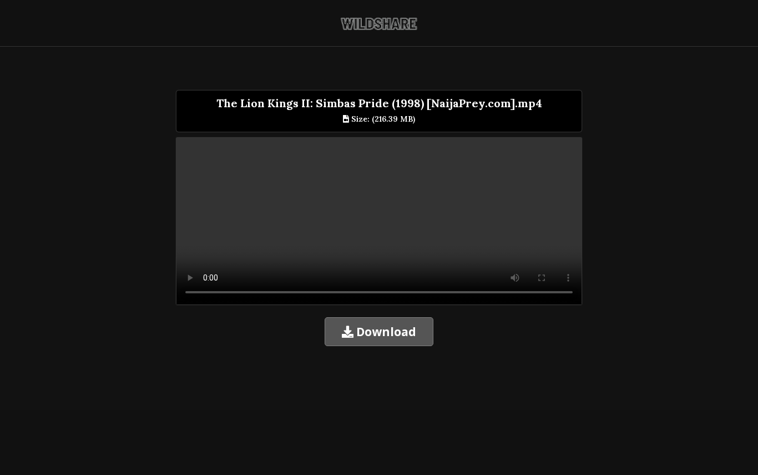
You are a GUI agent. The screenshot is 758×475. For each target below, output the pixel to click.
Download (384, 331)
